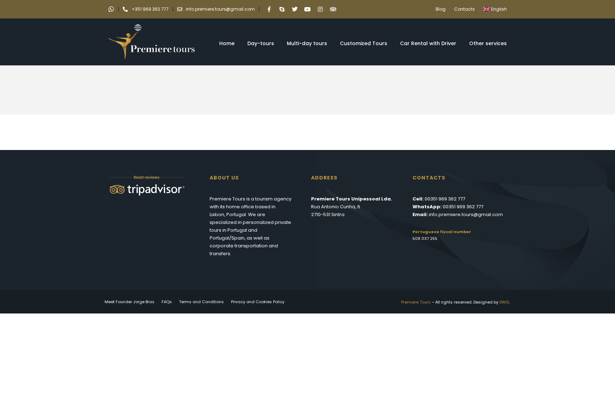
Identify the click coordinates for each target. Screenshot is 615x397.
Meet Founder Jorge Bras (129, 302)
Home (227, 43)
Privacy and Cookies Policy (257, 302)
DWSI (504, 302)
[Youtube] (307, 9)
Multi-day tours (307, 43)
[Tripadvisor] (333, 9)
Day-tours (260, 43)
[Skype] (282, 9)
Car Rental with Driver (428, 43)
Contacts (464, 9)
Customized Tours (363, 43)
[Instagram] (320, 9)
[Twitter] (294, 9)
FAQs (167, 302)
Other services (488, 43)
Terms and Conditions (201, 302)
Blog (441, 9)
